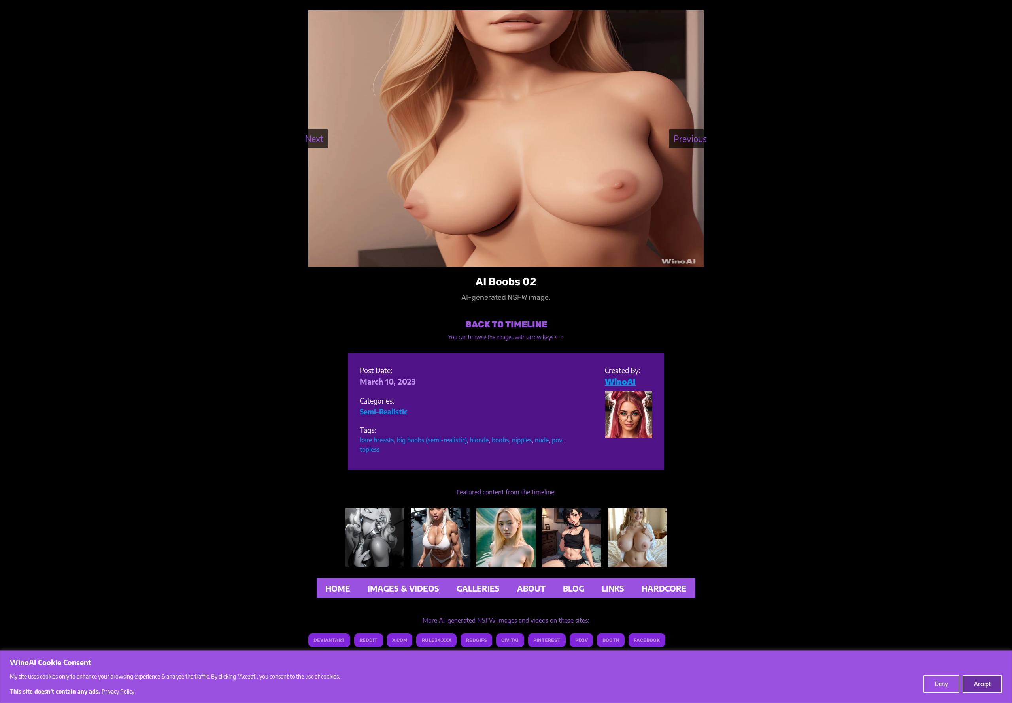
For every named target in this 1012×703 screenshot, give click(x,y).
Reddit (368, 640)
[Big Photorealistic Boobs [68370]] (637, 561)
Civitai (510, 640)
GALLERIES (478, 588)
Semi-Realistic (384, 411)
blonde (479, 440)
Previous (690, 138)
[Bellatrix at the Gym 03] (440, 561)
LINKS (613, 588)
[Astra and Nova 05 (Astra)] (571, 561)
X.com (399, 640)
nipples (522, 440)
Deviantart (329, 640)
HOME (337, 588)
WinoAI (620, 381)
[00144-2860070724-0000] (506, 561)
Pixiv (581, 640)
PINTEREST (547, 640)
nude (542, 440)
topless (370, 449)
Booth (610, 640)
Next (314, 138)
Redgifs (476, 640)
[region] (506, 676)
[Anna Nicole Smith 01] (374, 561)
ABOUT (531, 588)
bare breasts (377, 440)
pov (557, 440)
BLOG (573, 588)
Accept (982, 683)
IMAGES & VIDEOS (403, 588)
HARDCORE (664, 588)
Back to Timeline (506, 324)
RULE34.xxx (436, 640)
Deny (941, 683)
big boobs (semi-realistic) (431, 440)
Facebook (647, 640)
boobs (500, 440)
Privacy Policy (118, 691)
